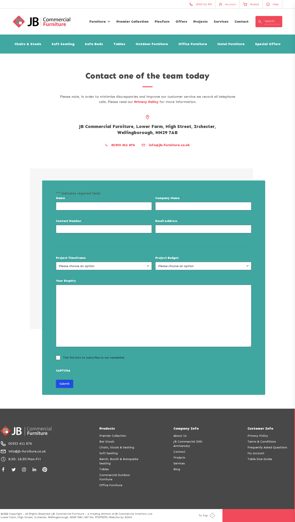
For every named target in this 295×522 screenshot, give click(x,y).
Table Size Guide (259, 459)
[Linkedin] (34, 469)
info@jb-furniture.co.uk (27, 451)
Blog (176, 469)
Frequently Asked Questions (267, 447)
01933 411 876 (20, 443)
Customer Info (260, 428)
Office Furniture (192, 44)
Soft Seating (63, 44)
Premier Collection (132, 21)
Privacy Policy (146, 102)
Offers (181, 21)
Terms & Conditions (261, 441)
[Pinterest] (44, 469)
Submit (65, 384)
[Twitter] (13, 469)
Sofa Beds (94, 44)
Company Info (186, 428)
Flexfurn (162, 21)
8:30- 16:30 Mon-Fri (24, 459)
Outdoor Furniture (152, 44)
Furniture (97, 21)
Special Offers (268, 44)
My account (255, 453)
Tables (119, 44)
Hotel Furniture (231, 44)
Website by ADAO (120, 517)
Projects (200, 21)
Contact (242, 21)
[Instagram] (24, 469)
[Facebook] (3, 469)
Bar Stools (106, 441)
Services (221, 21)
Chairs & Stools (27, 44)
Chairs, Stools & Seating (116, 447)
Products (107, 428)
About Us (180, 436)
